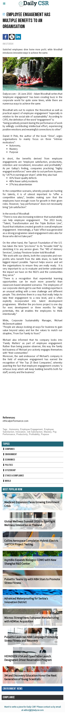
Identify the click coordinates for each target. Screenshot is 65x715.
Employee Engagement (31, 429)
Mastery (48, 432)
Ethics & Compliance (14, 475)
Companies (10, 449)
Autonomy (14, 429)
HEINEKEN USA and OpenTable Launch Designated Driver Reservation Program (28, 658)
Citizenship (10, 470)
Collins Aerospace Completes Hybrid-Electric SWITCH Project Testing (31, 542)
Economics (10, 459)
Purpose (45, 434)
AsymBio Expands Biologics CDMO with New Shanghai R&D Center (30, 561)
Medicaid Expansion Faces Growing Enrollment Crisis (32, 504)
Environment (11, 454)
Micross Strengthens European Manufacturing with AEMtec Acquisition (31, 619)
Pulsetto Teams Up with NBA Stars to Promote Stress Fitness (32, 581)
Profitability (34, 434)
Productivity (22, 434)
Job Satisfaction (34, 432)
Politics (9, 465)
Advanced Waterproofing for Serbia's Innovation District (26, 600)
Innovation (21, 432)
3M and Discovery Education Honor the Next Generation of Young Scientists (30, 677)
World (8, 481)
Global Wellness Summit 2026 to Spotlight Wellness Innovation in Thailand (29, 523)
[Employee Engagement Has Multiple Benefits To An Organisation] (32, 58)
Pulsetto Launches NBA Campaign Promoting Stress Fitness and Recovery (31, 638)
